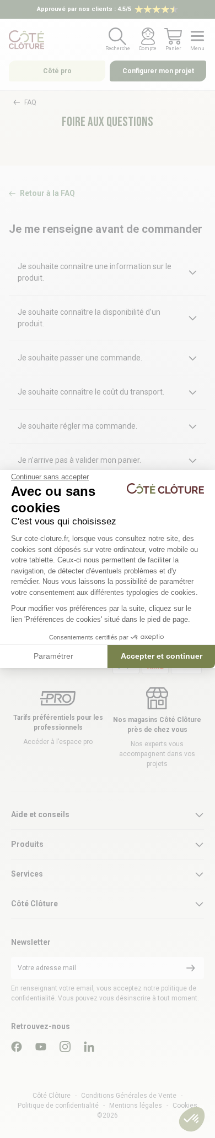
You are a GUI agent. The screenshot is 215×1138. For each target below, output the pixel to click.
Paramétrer (53, 656)
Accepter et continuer (161, 656)
